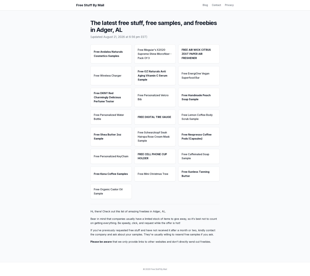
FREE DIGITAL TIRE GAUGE (154, 117)
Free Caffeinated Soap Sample (195, 156)
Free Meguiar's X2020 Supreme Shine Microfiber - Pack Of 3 (154, 54)
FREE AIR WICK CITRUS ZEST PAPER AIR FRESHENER (196, 54)
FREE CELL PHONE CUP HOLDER (152, 156)
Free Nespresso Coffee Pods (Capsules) (197, 136)
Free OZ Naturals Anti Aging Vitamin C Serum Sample (152, 75)
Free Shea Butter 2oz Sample (107, 136)
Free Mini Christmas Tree (153, 173)
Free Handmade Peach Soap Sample (196, 97)
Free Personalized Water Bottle (109, 117)
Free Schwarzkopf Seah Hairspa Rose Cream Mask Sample (154, 136)
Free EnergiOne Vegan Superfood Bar (195, 75)
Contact (216, 5)
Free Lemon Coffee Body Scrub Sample (197, 117)
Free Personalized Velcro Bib (153, 97)
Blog (205, 5)
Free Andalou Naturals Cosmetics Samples (108, 54)
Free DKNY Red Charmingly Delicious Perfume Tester (107, 97)
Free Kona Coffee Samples (111, 173)
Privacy (229, 5)
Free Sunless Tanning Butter (195, 174)
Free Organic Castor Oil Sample (108, 191)
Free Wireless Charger (107, 75)
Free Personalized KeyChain (111, 156)
